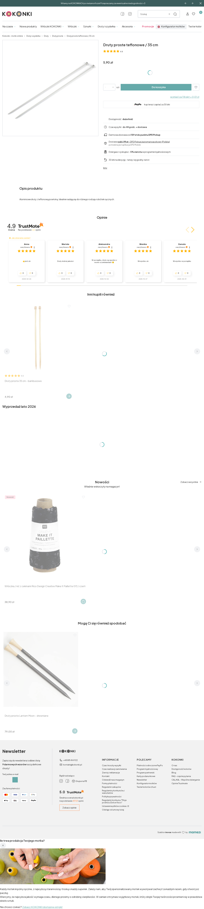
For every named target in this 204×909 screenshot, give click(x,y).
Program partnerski (145, 772)
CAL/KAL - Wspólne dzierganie (186, 780)
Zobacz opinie (69, 807)
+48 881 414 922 (70, 760)
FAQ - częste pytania (181, 776)
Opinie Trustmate (180, 783)
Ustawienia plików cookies (114, 806)
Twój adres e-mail (10, 774)
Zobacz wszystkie (189, 482)
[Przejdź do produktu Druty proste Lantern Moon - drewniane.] (40, 669)
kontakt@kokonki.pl (72, 764)
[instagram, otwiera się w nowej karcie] (130, 14)
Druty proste (57, 36)
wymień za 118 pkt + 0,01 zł (184, 96)
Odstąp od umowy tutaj (113, 809)
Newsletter (142, 780)
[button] (175, 14)
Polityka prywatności (111, 796)
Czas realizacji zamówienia (114, 769)
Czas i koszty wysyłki (111, 765)
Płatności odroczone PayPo (150, 765)
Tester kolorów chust (146, 787)
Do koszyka (159, 87)
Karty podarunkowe (146, 776)
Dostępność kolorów (181, 769)
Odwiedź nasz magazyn (113, 780)
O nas (174, 765)
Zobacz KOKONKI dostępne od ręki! (42, 907)
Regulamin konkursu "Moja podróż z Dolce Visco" (114, 801)
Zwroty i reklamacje (111, 772)
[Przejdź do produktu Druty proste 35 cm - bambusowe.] (37, 337)
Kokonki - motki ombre (12, 36)
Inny (105, 167)
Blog (174, 772)
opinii (36, 230)
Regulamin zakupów (111, 787)
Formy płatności (109, 783)
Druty (46, 36)
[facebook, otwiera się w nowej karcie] (122, 14)
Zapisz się (15, 779)
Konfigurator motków (147, 783)
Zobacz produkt (69, 396)
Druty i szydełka (33, 36)
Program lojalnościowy (147, 769)
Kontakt (105, 776)
